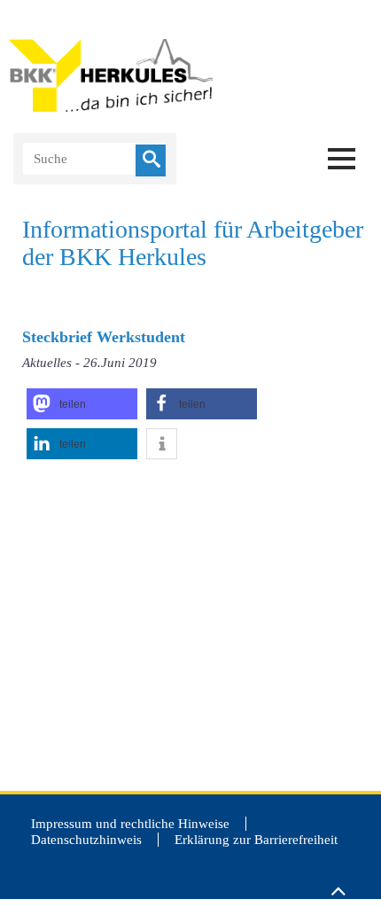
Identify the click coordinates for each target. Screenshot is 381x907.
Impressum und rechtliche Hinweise (130, 824)
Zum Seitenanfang (337, 883)
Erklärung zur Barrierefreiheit (256, 840)
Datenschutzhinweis (86, 840)
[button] (82, 403)
